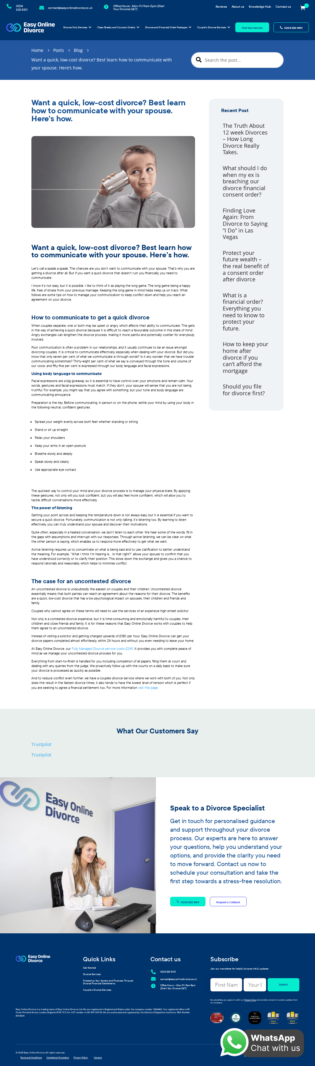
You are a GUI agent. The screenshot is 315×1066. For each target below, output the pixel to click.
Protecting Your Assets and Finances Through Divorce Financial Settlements (108, 982)
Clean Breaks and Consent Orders (116, 27)
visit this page (148, 687)
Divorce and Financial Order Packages (166, 27)
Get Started (89, 967)
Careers (98, 1057)
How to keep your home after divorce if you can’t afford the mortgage (245, 357)
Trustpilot (41, 744)
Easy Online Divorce (34, 1052)
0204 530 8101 (293, 27)
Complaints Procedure (57, 1057)
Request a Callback (228, 902)
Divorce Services (92, 974)
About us (238, 6)
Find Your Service (252, 27)
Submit (283, 984)
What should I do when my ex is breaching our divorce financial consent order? (245, 181)
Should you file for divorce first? (244, 390)
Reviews (221, 6)
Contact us (283, 6)
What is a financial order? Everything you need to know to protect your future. (244, 311)
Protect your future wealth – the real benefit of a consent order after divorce (246, 266)
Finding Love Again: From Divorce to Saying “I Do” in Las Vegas (245, 223)
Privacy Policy (250, 1000)
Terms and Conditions (31, 1057)
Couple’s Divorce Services (211, 27)
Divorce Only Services (75, 27)
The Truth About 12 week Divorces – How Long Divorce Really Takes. (245, 139)
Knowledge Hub (260, 6)
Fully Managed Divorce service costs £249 (102, 648)
